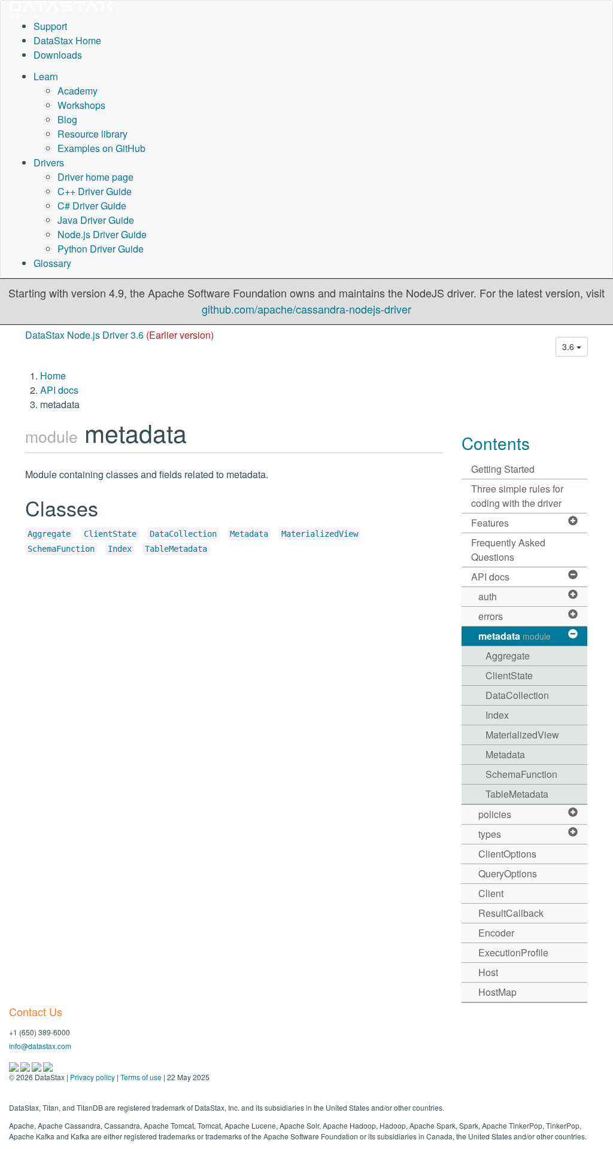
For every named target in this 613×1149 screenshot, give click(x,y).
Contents (496, 443)
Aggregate (49, 534)
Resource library (92, 134)
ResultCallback (511, 913)
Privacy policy (92, 1077)
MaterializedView (319, 534)
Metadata (249, 534)
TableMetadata (176, 549)
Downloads (58, 55)
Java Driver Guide (95, 220)
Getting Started (503, 469)
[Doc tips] (26, 1065)
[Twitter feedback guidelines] (37, 1065)
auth (487, 596)
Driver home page (95, 177)
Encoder (496, 933)
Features (490, 523)
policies (494, 814)
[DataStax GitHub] (48, 1065)
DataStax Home (67, 40)
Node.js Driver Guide (102, 234)
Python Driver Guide (100, 249)
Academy (77, 91)
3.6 (569, 346)
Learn (46, 76)
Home (53, 375)
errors (490, 616)
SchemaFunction (61, 549)
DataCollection (183, 534)
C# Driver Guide (91, 205)
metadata (514, 636)
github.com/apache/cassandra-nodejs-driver (306, 309)
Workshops (81, 105)
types (489, 834)
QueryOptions (507, 873)
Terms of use (141, 1077)
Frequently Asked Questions (508, 550)
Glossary (52, 263)
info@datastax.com (40, 1046)
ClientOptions (507, 854)
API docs (59, 390)
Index (120, 549)
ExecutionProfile (513, 952)
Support (50, 26)
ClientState (110, 534)
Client (490, 893)
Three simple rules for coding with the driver (517, 496)
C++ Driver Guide (94, 191)
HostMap (497, 992)
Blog (67, 119)
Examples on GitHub (101, 148)
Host (488, 972)
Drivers (49, 162)
